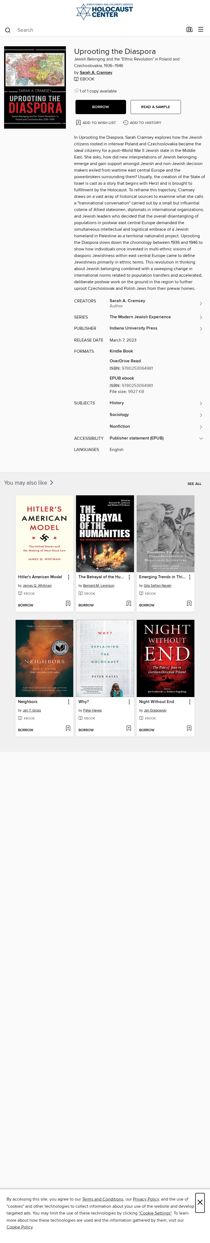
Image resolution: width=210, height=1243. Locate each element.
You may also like (26, 483)
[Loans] (190, 30)
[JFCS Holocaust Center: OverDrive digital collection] (105, 12)
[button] (100, 107)
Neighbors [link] (27, 701)
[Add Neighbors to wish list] (68, 728)
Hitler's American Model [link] (40, 577)
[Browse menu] (201, 29)
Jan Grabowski (155, 710)
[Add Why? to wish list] (128, 728)
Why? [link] (83, 701)
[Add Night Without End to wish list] (189, 728)
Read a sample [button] (155, 107)
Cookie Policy (20, 1227)
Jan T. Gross (32, 710)
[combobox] (94, 30)
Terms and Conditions (102, 1199)
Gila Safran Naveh (157, 585)
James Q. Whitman (37, 585)
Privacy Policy (146, 1199)
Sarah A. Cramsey (96, 72)
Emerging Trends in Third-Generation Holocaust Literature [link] (163, 577)
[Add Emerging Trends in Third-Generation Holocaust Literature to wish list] (189, 604)
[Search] (7, 29)
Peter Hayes (92, 710)
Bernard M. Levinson (98, 585)
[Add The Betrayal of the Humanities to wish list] (128, 604)
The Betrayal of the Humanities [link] (102, 577)
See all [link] (195, 483)
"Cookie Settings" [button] (155, 1213)
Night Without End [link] (156, 701)
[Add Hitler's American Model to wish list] (68, 604)
